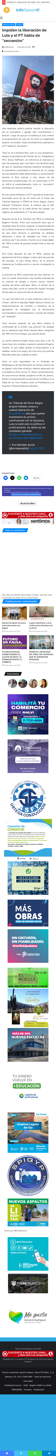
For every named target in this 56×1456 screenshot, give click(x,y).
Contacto (28, 1390)
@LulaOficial (16, 413)
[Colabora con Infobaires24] (28, 491)
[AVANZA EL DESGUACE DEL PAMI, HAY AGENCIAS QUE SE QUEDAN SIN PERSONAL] (41, 642)
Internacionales (9, 25)
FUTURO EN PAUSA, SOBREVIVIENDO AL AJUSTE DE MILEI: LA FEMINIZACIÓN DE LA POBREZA (12, 657)
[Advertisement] (28, 1427)
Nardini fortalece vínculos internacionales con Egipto (14, 625)
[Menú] (1, 18)
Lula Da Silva (28, 503)
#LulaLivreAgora (19, 434)
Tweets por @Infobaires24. (15, 1231)
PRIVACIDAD (17, 1390)
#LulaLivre (35, 434)
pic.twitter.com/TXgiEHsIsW (26, 438)
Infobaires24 (39, 1390)
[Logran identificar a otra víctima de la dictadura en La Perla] (41, 613)
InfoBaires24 (9, 47)
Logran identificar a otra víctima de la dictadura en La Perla (41, 625)
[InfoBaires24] (28, 10)
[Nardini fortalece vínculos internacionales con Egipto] (14, 613)
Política (19, 25)
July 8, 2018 (37, 448)
